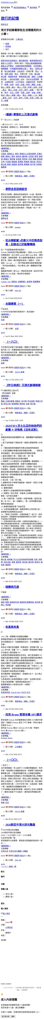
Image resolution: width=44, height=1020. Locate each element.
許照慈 (39, 164)
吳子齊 (33, 164)
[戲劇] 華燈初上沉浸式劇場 (21, 114)
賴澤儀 (27, 164)
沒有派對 (7, 562)
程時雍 (13, 159)
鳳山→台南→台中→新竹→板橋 (20, 90)
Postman (4, 738)
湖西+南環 (9, 74)
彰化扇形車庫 (10, 71)
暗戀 (3, 602)
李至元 (39, 162)
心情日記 (19, 39)
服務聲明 (25, 990)
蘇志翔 (31, 562)
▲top (3, 180)
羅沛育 (25, 156)
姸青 (37, 156)
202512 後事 (19, 372)
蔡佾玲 (37, 562)
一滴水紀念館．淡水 (16, 79)
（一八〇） (12, 341)
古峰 (28, 404)
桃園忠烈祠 (30, 82)
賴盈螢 (14, 162)
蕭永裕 (33, 162)
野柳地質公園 (24, 77)
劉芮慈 (40, 159)
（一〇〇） (12, 759)
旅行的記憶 (10, 18)
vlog (9, 282)
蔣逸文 (6, 159)
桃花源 (38, 602)
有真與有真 (12, 626)
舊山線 (37, 74)
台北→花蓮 (14, 93)
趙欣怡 (19, 156)
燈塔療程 (15, 404)
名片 (7, 49)
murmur (18, 227)
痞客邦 (17, 171)
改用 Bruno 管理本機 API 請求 (23, 714)
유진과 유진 (25, 692)
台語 (3, 320)
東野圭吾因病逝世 (16, 189)
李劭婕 (8, 605)
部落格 (8, 46)
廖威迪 (27, 162)
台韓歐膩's (22, 282)
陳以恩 (4, 559)
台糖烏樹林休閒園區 (23, 66)
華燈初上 (11, 154)
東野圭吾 (4, 218)
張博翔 (21, 162)
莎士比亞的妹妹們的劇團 (23, 559)
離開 (13, 1016)
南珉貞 (14, 282)
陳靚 (35, 159)
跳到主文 (4, 24)
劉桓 (9, 164)
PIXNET (10, 987)
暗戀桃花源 (12, 586)
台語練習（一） (14, 303)
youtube (4, 282)
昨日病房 (31, 401)
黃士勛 (4, 164)
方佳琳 (8, 162)
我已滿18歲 (5, 1016)
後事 (3, 363)
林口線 (3, 77)
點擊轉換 (36, 282)
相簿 (7, 44)
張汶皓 (25, 562)
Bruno (10, 738)
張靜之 (8, 156)
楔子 (6, 93)
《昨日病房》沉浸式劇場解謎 (23, 385)
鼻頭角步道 (12, 77)
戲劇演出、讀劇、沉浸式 (25, 176)
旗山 (31, 69)
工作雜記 (18, 747)
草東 (14, 562)
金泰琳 (29, 282)
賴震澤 (3, 167)
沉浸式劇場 (10, 401)
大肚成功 (20, 71)
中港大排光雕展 (15, 851)
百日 (7, 803)
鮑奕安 (22, 404)
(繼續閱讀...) (6, 148)
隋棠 (7, 602)
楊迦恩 (19, 562)
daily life (18, 290)
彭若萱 (19, 159)
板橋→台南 (9, 85)
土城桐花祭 (9, 82)
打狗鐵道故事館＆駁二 (19, 69)
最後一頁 (12, 866)
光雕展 (25, 851)
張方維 (33, 404)
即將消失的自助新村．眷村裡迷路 (14, 61)
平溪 (31, 74)
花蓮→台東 (25, 93)
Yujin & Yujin (16, 692)
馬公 (37, 71)
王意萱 (31, 156)
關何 (14, 156)
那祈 (17, 154)
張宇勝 (21, 164)
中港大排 (5, 851)
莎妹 (36, 559)
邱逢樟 (14, 164)
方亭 (3, 162)
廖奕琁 (25, 159)
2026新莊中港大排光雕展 (20, 824)
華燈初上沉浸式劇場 (28, 154)
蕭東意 (8, 565)
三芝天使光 (19, 82)
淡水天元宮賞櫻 (32, 79)
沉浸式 (4, 154)
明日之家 (7, 404)
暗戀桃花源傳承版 (27, 602)
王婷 (30, 159)
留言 (22, 171)
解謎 (3, 401)
